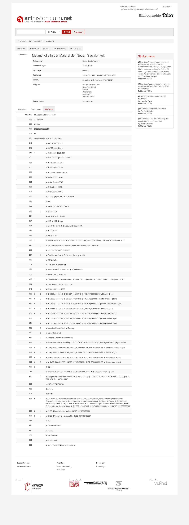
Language (166, 6)
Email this (35, 48)
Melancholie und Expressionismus (153, 108)
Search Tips (100, 466)
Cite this (22, 48)
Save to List (77, 48)
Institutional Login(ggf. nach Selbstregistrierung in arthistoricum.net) (139, 7)
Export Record (60, 48)
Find (67, 32)
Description (22, 109)
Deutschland (87, 94)
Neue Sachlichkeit (89, 87)
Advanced (78, 32)
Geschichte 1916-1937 (91, 84)
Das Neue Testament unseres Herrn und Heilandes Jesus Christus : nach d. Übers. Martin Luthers (154, 86)
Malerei (85, 89)
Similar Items (36, 109)
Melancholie (87, 92)
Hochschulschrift (88, 96)
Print (47, 48)
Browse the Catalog (64, 466)
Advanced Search (24, 466)
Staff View (49, 109)
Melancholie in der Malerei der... (32, 41)
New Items (61, 469)
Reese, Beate (87, 61)
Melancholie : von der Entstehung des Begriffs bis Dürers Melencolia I (153, 119)
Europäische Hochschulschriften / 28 (96, 80)
